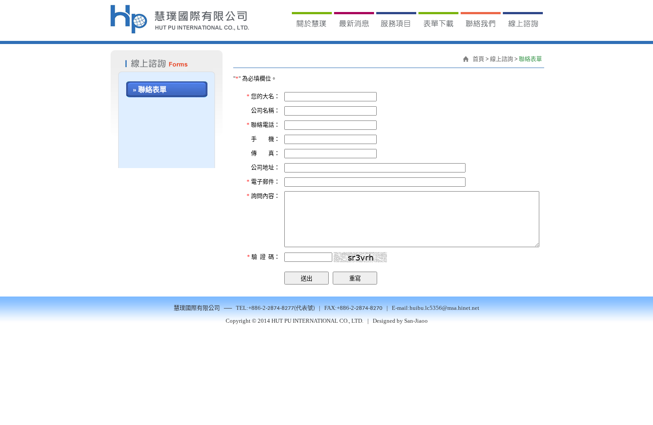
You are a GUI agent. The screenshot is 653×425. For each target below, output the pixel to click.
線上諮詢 (501, 59)
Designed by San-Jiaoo (400, 320)
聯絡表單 (530, 59)
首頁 (478, 59)
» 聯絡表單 (150, 89)
